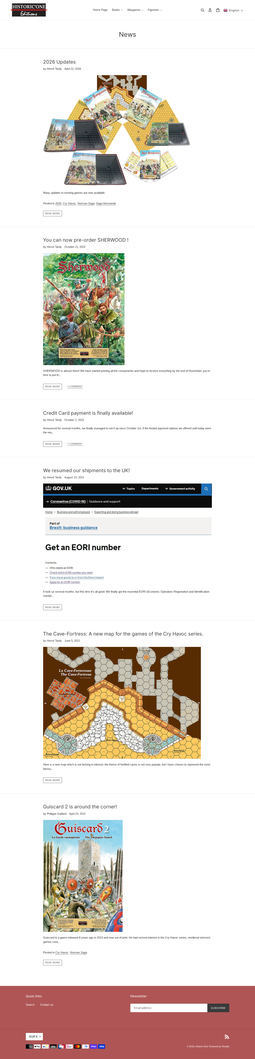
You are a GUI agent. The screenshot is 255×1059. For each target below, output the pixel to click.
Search (30, 1004)
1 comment (75, 386)
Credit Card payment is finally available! (88, 413)
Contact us (46, 1004)
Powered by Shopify (219, 1046)
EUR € (33, 1036)
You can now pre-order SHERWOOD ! (85, 240)
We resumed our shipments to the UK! (86, 470)
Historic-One (201, 1046)
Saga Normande (106, 203)
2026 (58, 203)
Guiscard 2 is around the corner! (80, 806)
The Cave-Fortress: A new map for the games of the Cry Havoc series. (123, 634)
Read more (52, 213)
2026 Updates (59, 62)
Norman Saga (85, 203)
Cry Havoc (69, 203)
